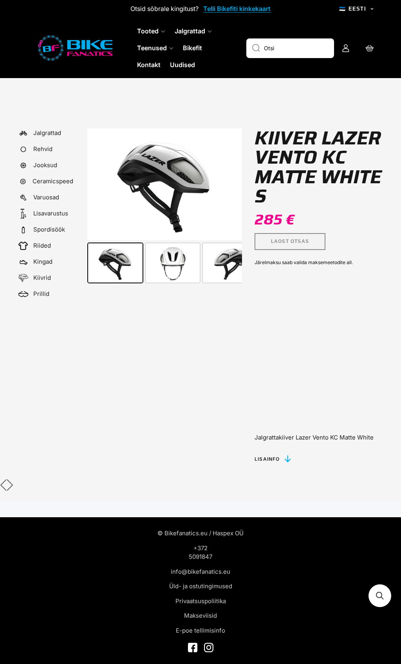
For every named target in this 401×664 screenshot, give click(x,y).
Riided (42, 245)
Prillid (41, 293)
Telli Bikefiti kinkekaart (237, 9)
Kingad (42, 261)
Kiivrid (42, 277)
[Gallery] (164, 207)
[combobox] (290, 48)
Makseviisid (200, 615)
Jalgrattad (47, 133)
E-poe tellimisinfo (200, 630)
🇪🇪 (352, 9)
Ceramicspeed (53, 181)
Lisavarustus (50, 213)
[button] (379, 595)
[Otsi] (253, 48)
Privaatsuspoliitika (200, 601)
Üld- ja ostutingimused (200, 586)
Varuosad (46, 197)
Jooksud (45, 165)
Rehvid (42, 149)
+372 (200, 548)
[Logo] (76, 47)
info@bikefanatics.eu (200, 571)
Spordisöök (49, 229)
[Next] (230, 184)
